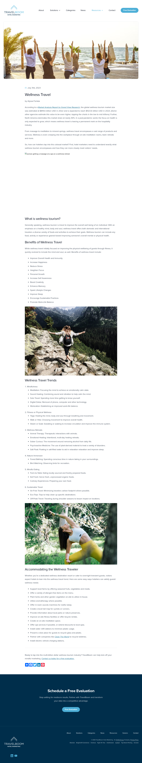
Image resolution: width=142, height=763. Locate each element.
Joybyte (117, 743)
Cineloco (93, 743)
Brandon (72, 743)
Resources (96, 10)
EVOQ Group (120, 740)
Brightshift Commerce (82, 743)
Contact (112, 10)
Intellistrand (110, 743)
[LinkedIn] (12, 755)
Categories (70, 10)
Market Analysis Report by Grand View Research (59, 107)
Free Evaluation (129, 10)
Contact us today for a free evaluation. (57, 658)
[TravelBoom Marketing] (14, 742)
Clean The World (62, 636)
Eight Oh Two (101, 743)
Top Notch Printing (126, 743)
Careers (125, 733)
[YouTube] (16, 755)
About (41, 10)
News (83, 10)
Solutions (54, 10)
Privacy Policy (134, 740)
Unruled (136, 743)
